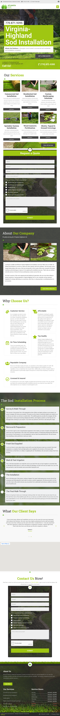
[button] (57, 6)
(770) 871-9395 (34, 582)
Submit (30, 218)
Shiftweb (3, 714)
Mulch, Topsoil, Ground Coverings (17, 190)
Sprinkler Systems (13, 192)
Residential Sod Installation (29, 95)
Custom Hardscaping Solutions (48, 96)
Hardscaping (11, 187)
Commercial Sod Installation (12, 95)
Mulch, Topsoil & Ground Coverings (48, 127)
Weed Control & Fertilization (30, 127)
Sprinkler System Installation (11, 127)
